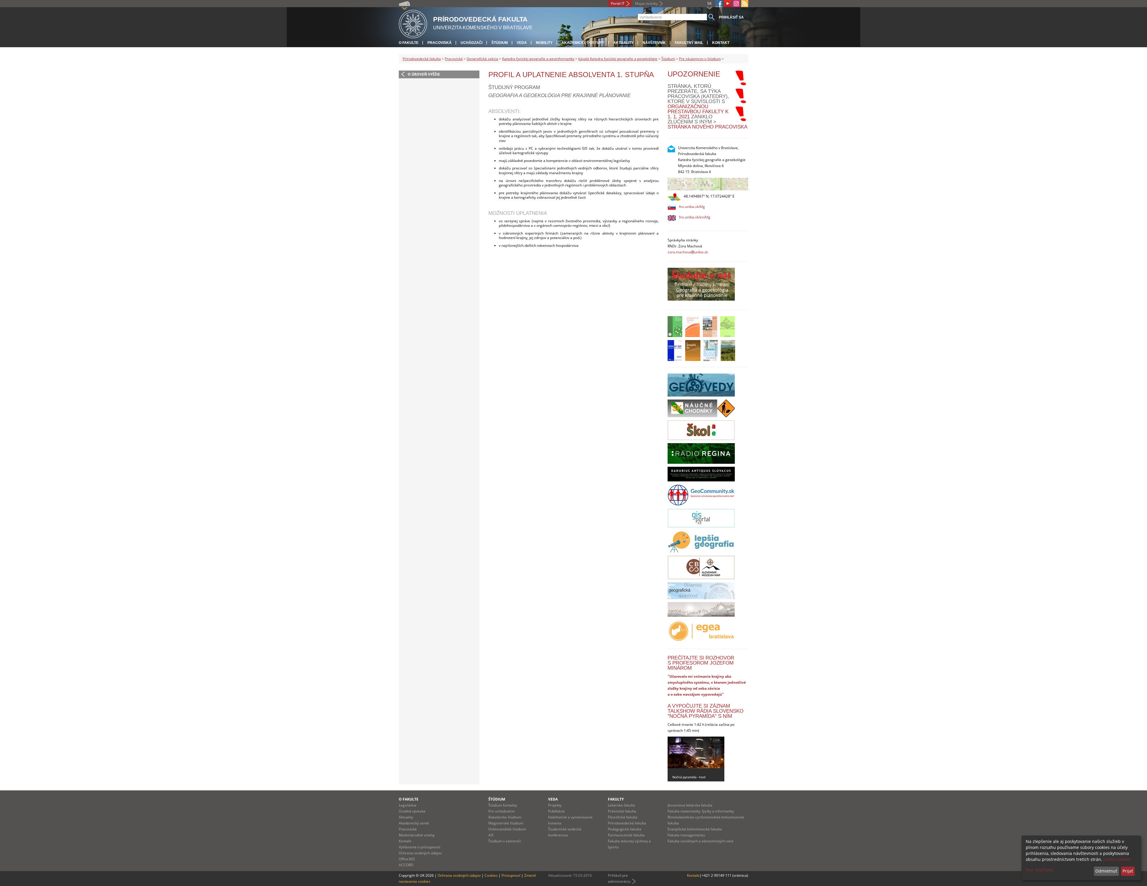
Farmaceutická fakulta (626, 835)
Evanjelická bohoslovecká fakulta (695, 829)
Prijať (1128, 871)
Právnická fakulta (622, 811)
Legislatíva (407, 805)
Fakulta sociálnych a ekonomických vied (700, 841)
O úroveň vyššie (424, 74)
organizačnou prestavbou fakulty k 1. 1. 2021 (698, 112)
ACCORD (406, 864)
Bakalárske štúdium (504, 817)
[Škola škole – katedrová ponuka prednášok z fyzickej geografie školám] (701, 430)
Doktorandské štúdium (507, 829)
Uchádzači (471, 43)
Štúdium (499, 43)
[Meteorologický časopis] (675, 350)
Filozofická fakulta (622, 817)
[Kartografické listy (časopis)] (692, 350)
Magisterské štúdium (505, 823)
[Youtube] (727, 3)
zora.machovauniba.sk (688, 252)
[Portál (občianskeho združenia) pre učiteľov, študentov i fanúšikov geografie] (701, 541)
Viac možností (1039, 870)
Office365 (407, 858)
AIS (491, 835)
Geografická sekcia (482, 58)
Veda (522, 43)
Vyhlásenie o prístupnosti (419, 847)
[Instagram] (736, 3)
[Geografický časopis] (692, 326)
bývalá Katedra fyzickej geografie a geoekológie (617, 58)
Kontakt (720, 43)
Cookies (491, 875)
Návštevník (654, 43)
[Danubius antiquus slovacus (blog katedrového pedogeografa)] (701, 474)
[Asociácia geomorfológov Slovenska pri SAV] (701, 609)
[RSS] (744, 3)
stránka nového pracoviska (707, 127)
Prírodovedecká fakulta (422, 58)
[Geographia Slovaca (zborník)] (710, 326)
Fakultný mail (689, 43)
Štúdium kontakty (502, 805)
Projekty (555, 805)
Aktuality (623, 43)
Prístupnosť (511, 875)
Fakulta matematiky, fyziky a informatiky (701, 811)
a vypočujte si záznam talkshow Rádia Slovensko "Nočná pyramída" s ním (705, 711)
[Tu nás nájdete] (708, 184)
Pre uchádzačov (501, 811)
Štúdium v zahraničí (504, 841)
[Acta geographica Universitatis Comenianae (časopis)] (675, 326)
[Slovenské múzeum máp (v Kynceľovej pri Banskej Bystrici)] (701, 567)
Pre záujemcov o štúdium (700, 58)
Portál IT (618, 3)
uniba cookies (1117, 859)
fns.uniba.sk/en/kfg (694, 217)
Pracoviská (439, 43)
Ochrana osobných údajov (420, 853)
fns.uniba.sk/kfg (692, 206)
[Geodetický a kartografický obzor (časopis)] (710, 350)
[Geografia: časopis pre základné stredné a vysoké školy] (728, 350)
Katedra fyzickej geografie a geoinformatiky (538, 58)
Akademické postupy (583, 43)
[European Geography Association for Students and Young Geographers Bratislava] (701, 631)
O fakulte (408, 43)
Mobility (544, 43)
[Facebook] (719, 3)
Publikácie (556, 811)
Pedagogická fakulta (624, 829)
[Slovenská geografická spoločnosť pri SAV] (701, 590)
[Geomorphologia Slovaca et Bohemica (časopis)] (727, 326)
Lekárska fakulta (621, 805)
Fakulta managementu (686, 835)
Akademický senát (414, 823)
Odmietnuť (1106, 871)
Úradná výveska (412, 811)
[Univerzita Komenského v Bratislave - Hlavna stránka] (413, 23)
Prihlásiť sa (731, 17)
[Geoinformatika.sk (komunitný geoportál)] (701, 495)
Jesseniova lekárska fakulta (690, 805)
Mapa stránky (646, 3)
